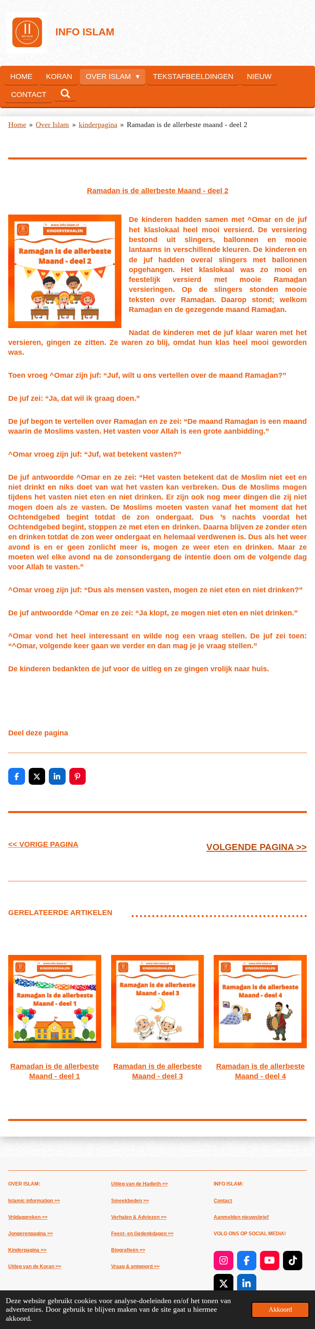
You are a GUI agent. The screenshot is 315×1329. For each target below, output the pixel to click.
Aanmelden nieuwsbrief (241, 1217)
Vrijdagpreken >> (28, 1217)
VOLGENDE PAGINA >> (256, 847)
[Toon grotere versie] (64, 271)
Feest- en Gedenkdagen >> (142, 1234)
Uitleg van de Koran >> (34, 1266)
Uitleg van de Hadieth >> (139, 1184)
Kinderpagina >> (27, 1250)
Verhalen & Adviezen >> (139, 1217)
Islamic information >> (34, 1201)
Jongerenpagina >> (30, 1234)
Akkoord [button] (280, 1309)
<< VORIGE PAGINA (43, 844)
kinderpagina (98, 124)
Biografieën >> (128, 1250)
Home (17, 124)
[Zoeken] (65, 94)
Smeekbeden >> (130, 1201)
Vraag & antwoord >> (135, 1266)
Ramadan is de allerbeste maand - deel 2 (187, 124)
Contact (223, 1201)
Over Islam (52, 124)
